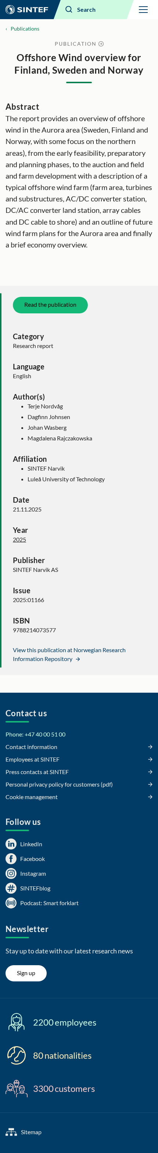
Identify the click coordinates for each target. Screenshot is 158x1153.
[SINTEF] (27, 9)
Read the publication (50, 304)
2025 (19, 539)
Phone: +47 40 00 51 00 (35, 734)
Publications (25, 28)
